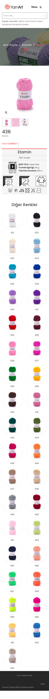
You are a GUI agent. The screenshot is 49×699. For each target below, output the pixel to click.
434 (12, 335)
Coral (26, 21)
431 (36, 309)
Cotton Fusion (36, 21)
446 (37, 463)
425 (12, 283)
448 (37, 488)
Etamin (27, 45)
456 (37, 565)
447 (12, 488)
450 (37, 514)
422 (37, 232)
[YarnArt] (14, 7)
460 (37, 616)
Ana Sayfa (10, 45)
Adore (21, 21)
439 (37, 386)
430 (12, 309)
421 (12, 232)
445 (12, 463)
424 (37, 258)
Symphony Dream (20, 24)
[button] (6, 112)
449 (12, 514)
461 (12, 642)
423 (12, 258)
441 (37, 412)
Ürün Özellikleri (9, 143)
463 (12, 668)
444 (37, 437)
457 (12, 591)
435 (37, 335)
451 (12, 540)
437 (37, 360)
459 (12, 616)
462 (37, 642)
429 (37, 283)
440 (12, 412)
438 (12, 386)
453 (12, 565)
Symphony (7, 24)
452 (37, 540)
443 (12, 437)
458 (37, 591)
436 (12, 360)
